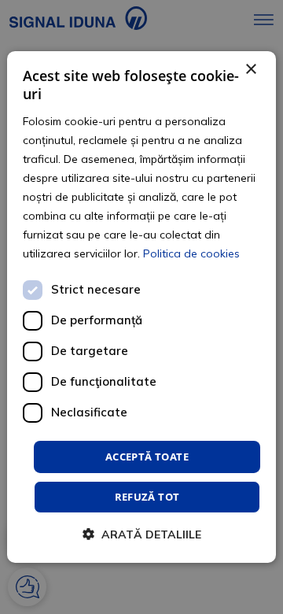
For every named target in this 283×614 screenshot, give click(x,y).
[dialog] (141, 307)
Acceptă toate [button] (147, 456)
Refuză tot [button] (147, 497)
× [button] (250, 70)
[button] (142, 534)
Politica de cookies (191, 253)
